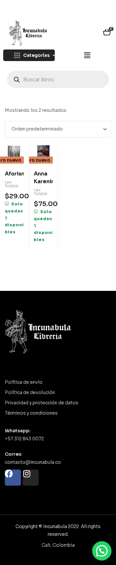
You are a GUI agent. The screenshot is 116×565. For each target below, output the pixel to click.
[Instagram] (31, 478)
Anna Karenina (43, 177)
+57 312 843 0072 (24, 439)
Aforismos (14, 173)
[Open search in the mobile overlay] (58, 79)
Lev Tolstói (11, 184)
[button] (87, 55)
